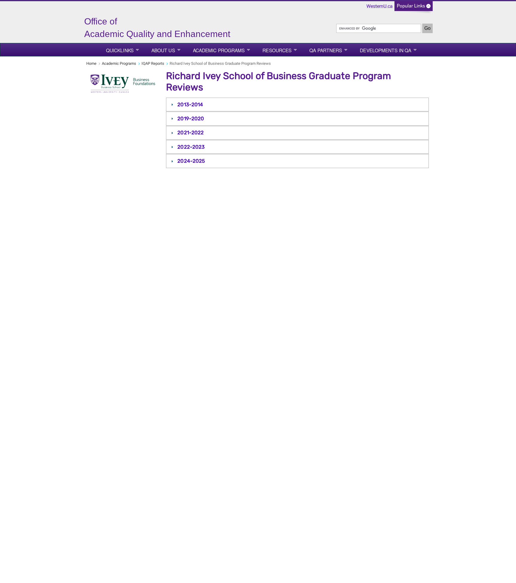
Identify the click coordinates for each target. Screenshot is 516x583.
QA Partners (325, 50)
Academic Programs (219, 50)
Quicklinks (119, 50)
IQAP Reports (153, 63)
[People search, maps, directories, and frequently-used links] (413, 8)
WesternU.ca (379, 6)
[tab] (297, 104)
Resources (276, 50)
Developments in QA (385, 50)
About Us (163, 50)
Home (91, 63)
